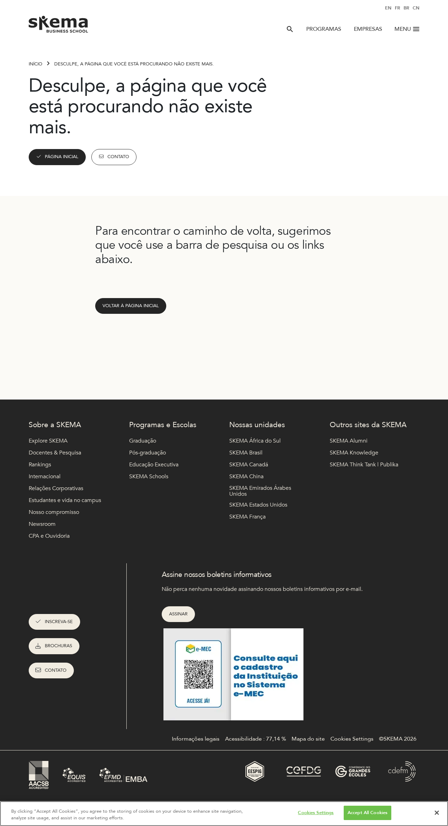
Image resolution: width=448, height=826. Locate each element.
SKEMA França (247, 517)
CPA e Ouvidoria (49, 536)
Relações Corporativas (56, 488)
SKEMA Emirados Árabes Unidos (260, 491)
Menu (402, 29)
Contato (118, 157)
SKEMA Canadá (248, 464)
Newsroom (42, 524)
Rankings (40, 464)
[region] (224, 813)
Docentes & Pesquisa (55, 453)
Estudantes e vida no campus (65, 500)
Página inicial (61, 157)
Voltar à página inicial (131, 306)
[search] (290, 29)
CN (416, 8)
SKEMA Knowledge (354, 453)
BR (406, 8)
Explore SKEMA (48, 441)
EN (388, 8)
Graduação (142, 441)
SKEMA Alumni (349, 441)
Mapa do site (308, 739)
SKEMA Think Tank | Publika (364, 464)
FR (397, 8)
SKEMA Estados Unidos (258, 505)
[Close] (436, 812)
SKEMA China (246, 476)
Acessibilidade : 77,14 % (255, 739)
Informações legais (195, 739)
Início (35, 64)
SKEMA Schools (148, 476)
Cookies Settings (316, 813)
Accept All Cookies (367, 813)
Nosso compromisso (54, 512)
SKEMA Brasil (245, 453)
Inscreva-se (59, 622)
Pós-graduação (147, 453)
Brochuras (58, 646)
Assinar (178, 614)
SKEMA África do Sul (255, 441)
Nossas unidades (257, 425)
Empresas (368, 29)
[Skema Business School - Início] (59, 26)
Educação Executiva (153, 464)
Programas (323, 29)
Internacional (45, 476)
